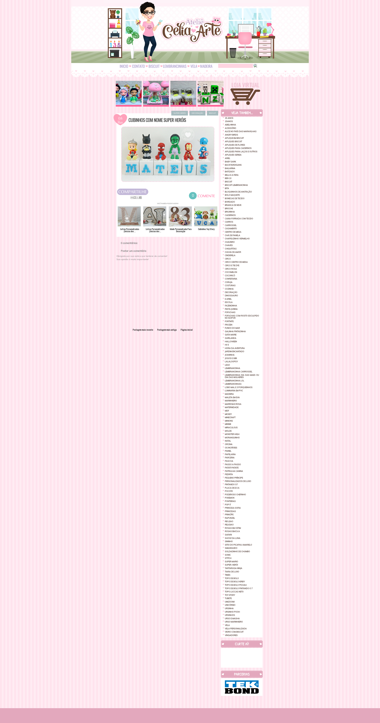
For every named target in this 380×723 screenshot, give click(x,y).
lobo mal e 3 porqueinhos (238, 387)
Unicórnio (230, 605)
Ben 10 (228, 178)
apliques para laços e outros (241, 151)
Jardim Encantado (234, 351)
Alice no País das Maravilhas (240, 131)
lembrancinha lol (234, 380)
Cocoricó (230, 275)
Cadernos (230, 215)
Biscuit (212, 113)
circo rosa (231, 269)
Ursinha (229, 608)
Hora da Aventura (235, 348)
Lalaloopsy (231, 361)
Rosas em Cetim (233, 528)
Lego (227, 365)
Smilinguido (231, 548)
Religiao (229, 524)
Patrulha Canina (234, 471)
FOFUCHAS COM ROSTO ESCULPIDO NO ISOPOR (242, 316)
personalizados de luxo (238, 481)
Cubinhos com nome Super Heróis (157, 120)
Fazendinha (231, 305)
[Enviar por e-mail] (131, 197)
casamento (231, 228)
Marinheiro (231, 400)
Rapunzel (230, 518)
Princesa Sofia (233, 508)
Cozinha (229, 289)
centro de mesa (233, 232)
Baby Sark (230, 161)
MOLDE (228, 431)
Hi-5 (227, 345)
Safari (228, 535)
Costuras (230, 285)
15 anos (229, 118)
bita (227, 188)
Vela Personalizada (236, 628)
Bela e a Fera (232, 175)
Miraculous (231, 427)
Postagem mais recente (143, 329)
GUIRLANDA (230, 338)
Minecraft (230, 417)
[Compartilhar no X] (137, 197)
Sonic (228, 555)
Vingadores (231, 635)
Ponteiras (230, 501)
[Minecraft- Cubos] (211, 94)
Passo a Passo (233, 464)
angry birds (231, 135)
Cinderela (230, 255)
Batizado (230, 171)
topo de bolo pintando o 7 (239, 588)
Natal (228, 441)
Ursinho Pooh (232, 612)
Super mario (231, 561)
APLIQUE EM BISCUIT (234, 138)
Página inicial (187, 329)
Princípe (229, 514)
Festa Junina (231, 309)
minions (229, 421)
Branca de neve (233, 205)
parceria (230, 457)
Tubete (228, 598)
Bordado (230, 202)
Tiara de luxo (232, 571)
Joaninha (230, 355)
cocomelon (231, 272)
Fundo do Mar (232, 328)
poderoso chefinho (235, 494)
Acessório (230, 128)
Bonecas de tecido (234, 198)
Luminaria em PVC (234, 390)
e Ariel (228, 299)
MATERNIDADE (232, 407)
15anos (229, 121)
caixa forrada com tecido (239, 218)
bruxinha (230, 212)
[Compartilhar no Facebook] (140, 197)
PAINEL (228, 451)
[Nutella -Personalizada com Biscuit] (183, 94)
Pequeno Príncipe (234, 478)
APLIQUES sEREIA (233, 155)
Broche (229, 208)
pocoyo (229, 491)
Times (227, 575)
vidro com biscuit (234, 632)
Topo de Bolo (232, 578)
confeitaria (231, 279)
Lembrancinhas (233, 384)
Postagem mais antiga (167, 329)
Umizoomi (230, 602)
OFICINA (228, 444)
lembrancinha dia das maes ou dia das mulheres (242, 376)
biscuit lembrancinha (236, 185)
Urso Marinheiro (234, 622)
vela (227, 625)
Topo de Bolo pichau (236, 585)
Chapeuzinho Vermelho (237, 238)
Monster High (232, 434)
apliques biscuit (233, 141)
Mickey (228, 414)
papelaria (230, 454)
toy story (230, 595)
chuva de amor (233, 252)
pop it (228, 504)
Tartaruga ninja (233, 568)
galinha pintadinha (235, 331)
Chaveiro (230, 242)
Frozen (228, 325)
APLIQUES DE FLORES (235, 145)
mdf (227, 411)
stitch (228, 558)
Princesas (230, 511)
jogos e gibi (231, 358)
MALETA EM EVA (232, 397)
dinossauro (231, 295)
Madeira (229, 394)
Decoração (197, 113)
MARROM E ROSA (233, 404)
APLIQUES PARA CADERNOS (238, 148)
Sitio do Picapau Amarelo (238, 545)
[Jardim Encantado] (156, 94)
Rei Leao (229, 521)
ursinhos (230, 615)
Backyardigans (233, 165)
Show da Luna (232, 538)
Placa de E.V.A (232, 488)
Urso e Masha (232, 618)
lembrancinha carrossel (238, 371)
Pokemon (229, 498)
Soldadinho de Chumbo (237, 551)
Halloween (231, 341)
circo (228, 259)
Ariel (227, 158)
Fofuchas (230, 312)
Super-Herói (180, 113)
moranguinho (232, 437)
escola (229, 302)
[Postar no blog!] (134, 197)
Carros (229, 222)
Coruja (228, 282)
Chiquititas (231, 248)
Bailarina (230, 168)
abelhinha (230, 125)
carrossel (231, 225)
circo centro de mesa (236, 262)
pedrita (229, 474)
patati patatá (232, 467)
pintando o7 (231, 484)
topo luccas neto (234, 591)
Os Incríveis (231, 447)
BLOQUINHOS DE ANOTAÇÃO (238, 192)
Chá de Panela (232, 235)
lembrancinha (232, 368)
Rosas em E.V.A (232, 531)
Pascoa (229, 461)
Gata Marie (230, 334)
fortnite (229, 321)
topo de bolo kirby (235, 581)
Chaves (229, 245)
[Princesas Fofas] (129, 94)
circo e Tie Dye (232, 265)
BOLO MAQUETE (232, 195)
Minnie (228, 424)
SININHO (229, 541)
